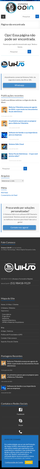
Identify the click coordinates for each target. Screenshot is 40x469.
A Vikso (9, 304)
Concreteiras (6, 314)
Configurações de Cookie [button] (14, 462)
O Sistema (4, 308)
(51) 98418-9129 (20, 283)
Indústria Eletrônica (9, 320)
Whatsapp (19, 85)
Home (3, 304)
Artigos (3, 331)
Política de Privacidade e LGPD (11, 334)
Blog (2, 327)
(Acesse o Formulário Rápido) (22, 279)
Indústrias (5, 318)
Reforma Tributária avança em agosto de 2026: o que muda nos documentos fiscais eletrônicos (23, 109)
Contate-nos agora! (19, 227)
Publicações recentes (12, 95)
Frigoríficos (6, 316)
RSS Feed (4, 192)
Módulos (12, 308)
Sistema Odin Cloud (16, 144)
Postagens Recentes (11, 356)
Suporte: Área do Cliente (9, 341)
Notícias (10, 331)
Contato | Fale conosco (9, 338)
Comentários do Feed (9, 195)
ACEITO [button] (28, 462)
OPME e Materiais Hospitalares (13, 322)
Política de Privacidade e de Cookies (17, 458)
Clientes (15, 304)
